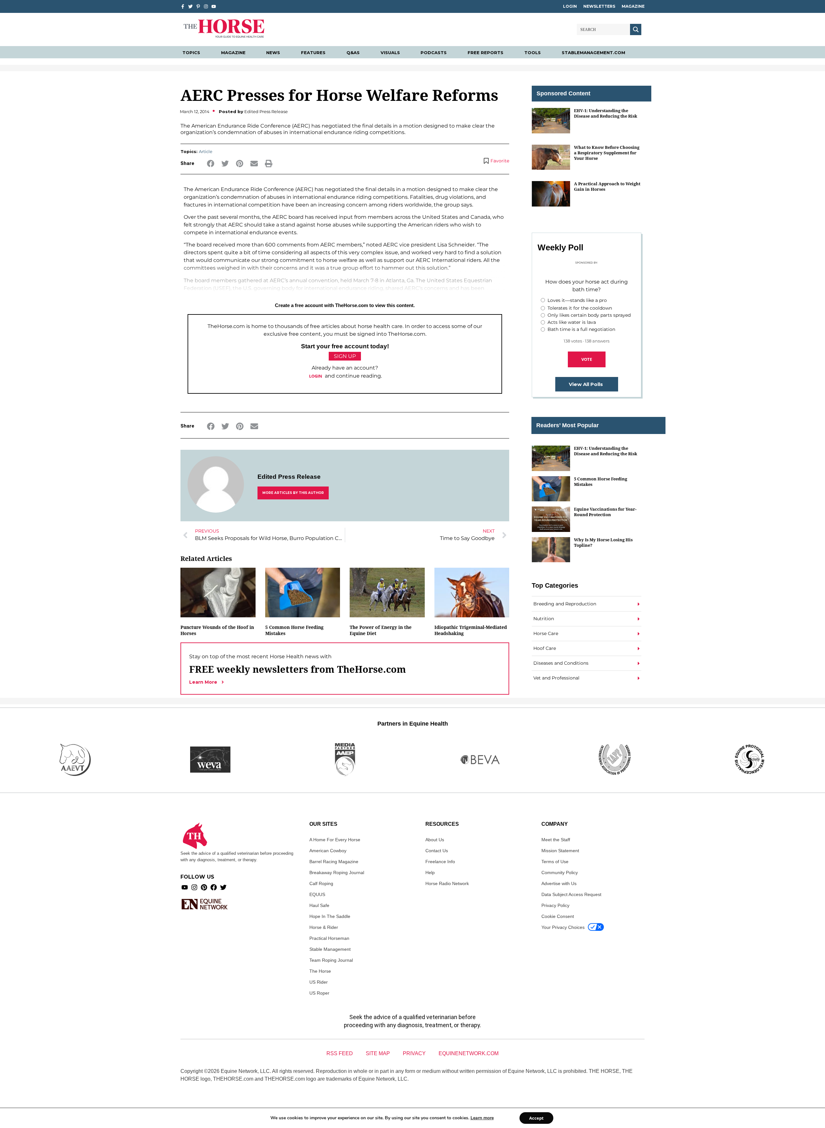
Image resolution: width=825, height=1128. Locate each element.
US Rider (318, 982)
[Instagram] (206, 6)
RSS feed (339, 1053)
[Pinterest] (204, 887)
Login (570, 6)
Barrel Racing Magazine (333, 861)
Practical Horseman (329, 938)
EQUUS (317, 894)
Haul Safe (319, 905)
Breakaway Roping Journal (336, 872)
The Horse (320, 971)
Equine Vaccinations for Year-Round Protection (605, 511)
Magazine (633, 6)
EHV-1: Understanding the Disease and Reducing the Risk (605, 113)
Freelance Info (440, 861)
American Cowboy (327, 850)
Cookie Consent (557, 916)
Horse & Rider (323, 927)
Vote (586, 359)
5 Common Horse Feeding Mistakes (600, 481)
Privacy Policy (555, 905)
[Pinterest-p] (198, 6)
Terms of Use (554, 861)
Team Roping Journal (331, 960)
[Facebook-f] (182, 6)
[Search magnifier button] (635, 29)
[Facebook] (213, 887)
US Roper (319, 993)
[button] (210, 163)
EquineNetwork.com (469, 1053)
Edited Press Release (289, 476)
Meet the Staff (555, 839)
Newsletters (599, 6)
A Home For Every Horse (334, 839)
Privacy (414, 1053)
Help (430, 872)
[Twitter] (190, 6)
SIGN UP (345, 356)
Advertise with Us (559, 883)
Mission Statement (560, 850)
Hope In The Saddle (329, 916)
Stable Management (330, 949)
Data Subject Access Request (571, 894)
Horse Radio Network (447, 883)
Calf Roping (321, 883)
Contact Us (436, 850)
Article (205, 151)
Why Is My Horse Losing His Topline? (603, 542)
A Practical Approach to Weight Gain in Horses (607, 186)
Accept (536, 1118)
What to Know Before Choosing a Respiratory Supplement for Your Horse (606, 152)
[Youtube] (184, 887)
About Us (434, 839)
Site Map (378, 1053)
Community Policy (559, 872)
